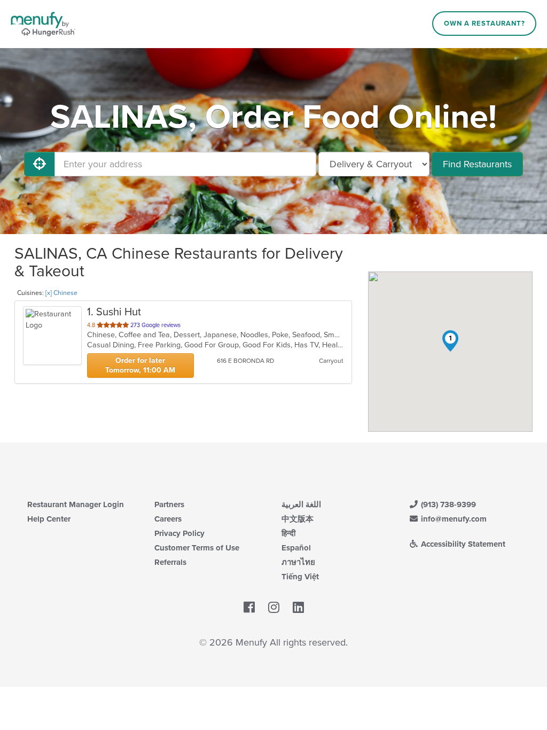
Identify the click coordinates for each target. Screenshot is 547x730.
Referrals (170, 562)
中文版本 (298, 519)
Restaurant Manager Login (75, 504)
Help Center (49, 519)
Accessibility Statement (462, 544)
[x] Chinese (61, 293)
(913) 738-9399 (447, 504)
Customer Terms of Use (196, 548)
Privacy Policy (179, 533)
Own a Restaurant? (484, 23)
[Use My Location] (39, 164)
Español (296, 548)
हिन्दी (288, 533)
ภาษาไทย (298, 562)
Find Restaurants (477, 164)
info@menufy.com (453, 519)
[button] (450, 341)
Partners (169, 504)
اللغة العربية (301, 504)
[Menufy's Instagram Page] (273, 607)
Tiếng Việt (300, 576)
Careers (168, 519)
